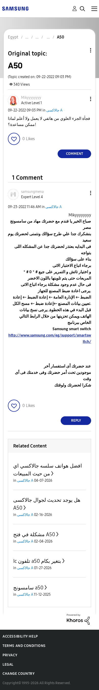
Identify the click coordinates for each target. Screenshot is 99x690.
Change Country (19, 674)
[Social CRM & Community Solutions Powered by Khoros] (78, 619)
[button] (82, 99)
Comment (74, 154)
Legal (8, 664)
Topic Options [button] (82, 50)
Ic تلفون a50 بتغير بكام (37, 561)
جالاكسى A (54, 110)
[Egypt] (15, 8)
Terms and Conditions (24, 646)
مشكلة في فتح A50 (34, 534)
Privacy (10, 655)
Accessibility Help (20, 636)
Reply (76, 420)
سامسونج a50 (28, 588)
